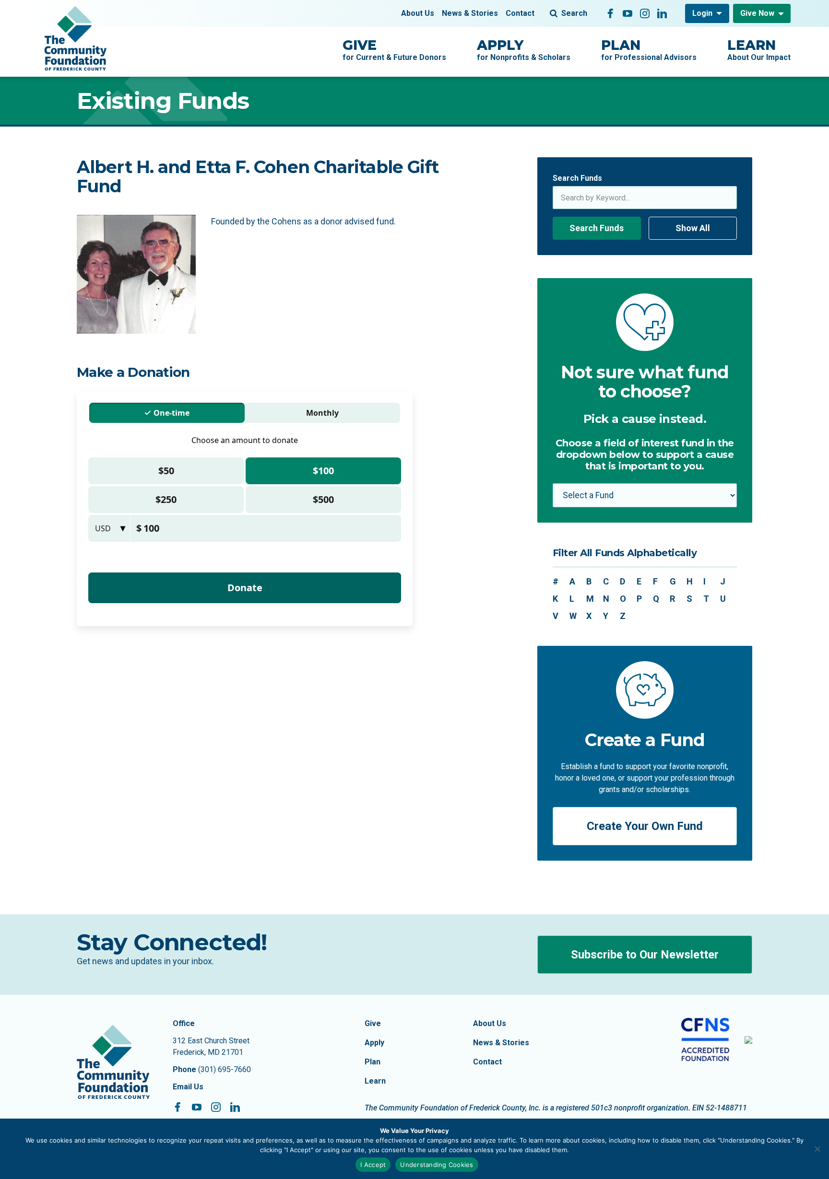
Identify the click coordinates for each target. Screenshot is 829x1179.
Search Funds (577, 178)
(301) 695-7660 (224, 1069)
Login (702, 13)
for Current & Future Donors (394, 49)
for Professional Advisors (649, 49)
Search (574, 13)
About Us (417, 13)
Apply (374, 1042)
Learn (375, 1081)
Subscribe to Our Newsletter (645, 954)
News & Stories (470, 13)
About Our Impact (759, 49)
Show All (692, 228)
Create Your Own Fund (645, 826)
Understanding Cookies (436, 1164)
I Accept (373, 1164)
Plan (372, 1061)
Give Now (757, 13)
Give (373, 1023)
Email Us (188, 1086)
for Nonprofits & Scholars (523, 49)
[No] (817, 1149)
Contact (520, 13)
